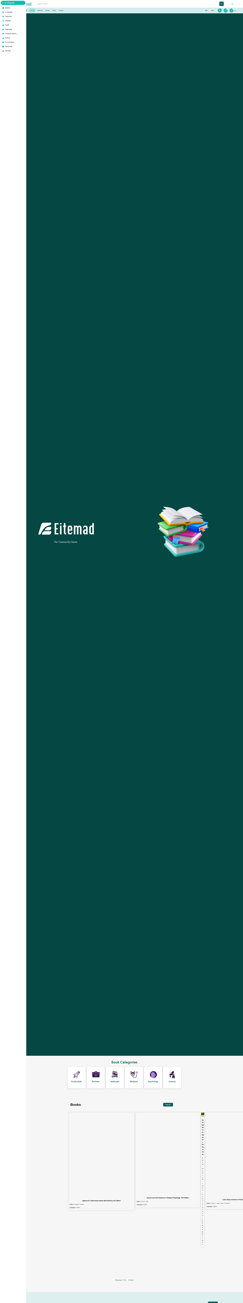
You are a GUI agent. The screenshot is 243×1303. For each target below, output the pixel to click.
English (78, 1207)
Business (95, 1081)
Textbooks (114, 1081)
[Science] (172, 1074)
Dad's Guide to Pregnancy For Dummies (203, 1137)
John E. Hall (144, 1201)
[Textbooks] (115, 1074)
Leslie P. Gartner (225, 1203)
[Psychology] (153, 1074)
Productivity (76, 1081)
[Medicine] (134, 1074)
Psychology (153, 1081)
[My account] (220, 10)
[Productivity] (76, 1074)
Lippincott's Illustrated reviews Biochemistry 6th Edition (101, 1201)
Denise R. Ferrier (79, 1204)
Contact (238, 8)
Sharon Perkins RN (202, 1205)
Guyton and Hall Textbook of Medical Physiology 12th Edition (168, 1198)
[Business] (95, 1074)
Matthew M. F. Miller (202, 1179)
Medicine (134, 1081)
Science (172, 1081)
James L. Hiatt (215, 1203)
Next (132, 1280)
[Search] (221, 4)
